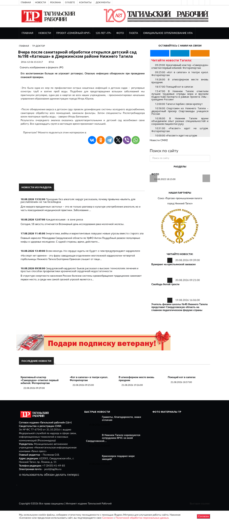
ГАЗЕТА (133, 33)
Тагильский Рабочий (100, 503)
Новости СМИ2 (159, 140)
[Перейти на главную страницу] (47, 16)
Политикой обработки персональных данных (142, 518)
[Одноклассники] (207, 2)
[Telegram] (201, 2)
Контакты (85, 3)
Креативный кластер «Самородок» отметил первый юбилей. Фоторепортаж (40, 380)
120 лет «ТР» (103, 33)
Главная (26, 3)
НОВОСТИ (44, 33)
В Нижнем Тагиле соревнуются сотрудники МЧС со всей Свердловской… (113, 438)
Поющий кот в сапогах (181, 377)
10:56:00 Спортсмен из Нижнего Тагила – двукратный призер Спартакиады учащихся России (179, 111)
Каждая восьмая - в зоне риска (64, 219)
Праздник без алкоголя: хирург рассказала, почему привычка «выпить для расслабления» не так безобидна (78, 200)
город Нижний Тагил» (180, 203)
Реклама (55, 3)
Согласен (203, 516)
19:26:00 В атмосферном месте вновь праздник (179, 81)
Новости (40, 3)
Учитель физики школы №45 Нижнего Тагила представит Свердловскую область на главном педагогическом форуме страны (179, 307)
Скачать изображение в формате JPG (41, 67)
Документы (103, 3)
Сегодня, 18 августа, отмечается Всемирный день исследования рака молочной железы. (72, 224)
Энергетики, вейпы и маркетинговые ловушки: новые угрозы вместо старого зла (95, 233)
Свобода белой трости (165, 284)
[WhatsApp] (136, 140)
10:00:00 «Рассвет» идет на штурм (176, 135)
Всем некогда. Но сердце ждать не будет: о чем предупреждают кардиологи (93, 250)
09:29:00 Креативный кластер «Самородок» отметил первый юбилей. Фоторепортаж (179, 66)
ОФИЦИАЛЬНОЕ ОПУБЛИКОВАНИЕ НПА (168, 33)
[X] (118, 140)
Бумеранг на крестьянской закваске (173, 264)
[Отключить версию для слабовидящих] (189, 2)
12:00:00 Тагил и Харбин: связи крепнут (179, 104)
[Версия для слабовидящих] (183, 2)
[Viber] (127, 140)
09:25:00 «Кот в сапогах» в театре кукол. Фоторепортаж (179, 73)
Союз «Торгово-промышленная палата (180, 198)
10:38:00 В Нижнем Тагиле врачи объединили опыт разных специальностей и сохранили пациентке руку (179, 121)
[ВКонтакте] (195, 2)
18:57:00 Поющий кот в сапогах (174, 86)
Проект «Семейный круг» (73, 33)
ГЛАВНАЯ (27, 33)
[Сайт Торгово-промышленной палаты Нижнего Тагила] (180, 226)
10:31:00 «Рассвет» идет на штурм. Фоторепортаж (179, 129)
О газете (70, 3)
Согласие (107, 518)
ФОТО (120, 33)
